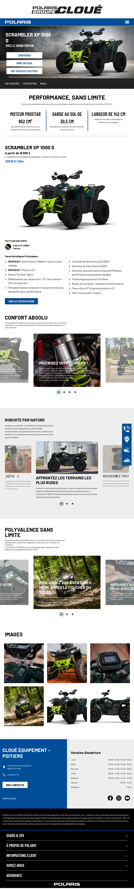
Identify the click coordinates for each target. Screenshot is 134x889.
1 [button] (59, 392)
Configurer (24, 55)
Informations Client (21, 855)
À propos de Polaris (21, 845)
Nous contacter (15, 785)
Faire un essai (24, 63)
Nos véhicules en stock (24, 71)
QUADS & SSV (15, 835)
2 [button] (64, 392)
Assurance (14, 875)
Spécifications (30, 83)
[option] (67, 360)
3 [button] (70, 392)
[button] (14, 367)
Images (43, 83)
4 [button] (75, 392)
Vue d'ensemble (12, 83)
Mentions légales (9, 798)
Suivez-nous (15, 865)
